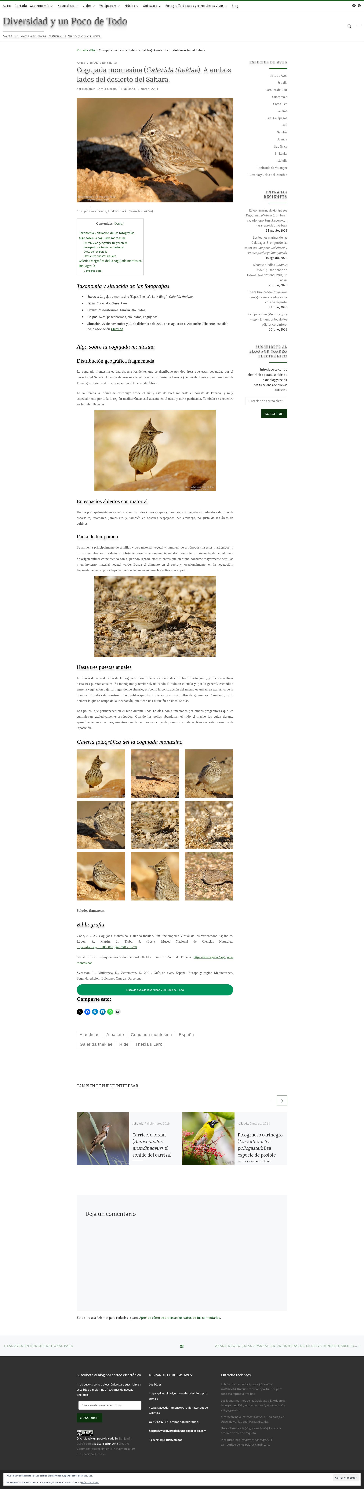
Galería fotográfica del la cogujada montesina (110, 261)
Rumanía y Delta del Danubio (267, 175)
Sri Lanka (281, 153)
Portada (82, 50)
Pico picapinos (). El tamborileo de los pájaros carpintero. (267, 319)
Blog (93, 50)
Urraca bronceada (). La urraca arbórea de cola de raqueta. (267, 297)
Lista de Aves (278, 76)
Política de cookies (90, 1482)
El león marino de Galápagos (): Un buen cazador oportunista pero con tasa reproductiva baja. (265, 218)
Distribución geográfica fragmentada (105, 243)
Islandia (282, 160)
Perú (284, 125)
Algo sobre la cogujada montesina (102, 238)
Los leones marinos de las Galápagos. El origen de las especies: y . (265, 245)
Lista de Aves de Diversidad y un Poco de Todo (155, 990)
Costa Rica (280, 104)
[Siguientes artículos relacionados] (282, 1101)
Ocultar (119, 223)
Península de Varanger (272, 168)
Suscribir (274, 414)
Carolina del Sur (276, 90)
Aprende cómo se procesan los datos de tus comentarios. (180, 1317)
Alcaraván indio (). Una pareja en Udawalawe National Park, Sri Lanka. (267, 272)
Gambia (282, 132)
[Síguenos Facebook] (354, 5)
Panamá (282, 111)
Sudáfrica (280, 146)
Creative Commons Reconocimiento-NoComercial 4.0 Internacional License (106, 1449)
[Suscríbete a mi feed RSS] (359, 5)
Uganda (282, 139)
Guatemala (279, 97)
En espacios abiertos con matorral (104, 247)
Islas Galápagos (277, 118)
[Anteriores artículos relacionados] (271, 1101)
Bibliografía (87, 266)
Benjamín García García (99, 88)
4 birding (117, 329)
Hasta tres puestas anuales (100, 256)
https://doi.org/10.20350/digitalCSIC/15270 (107, 947)
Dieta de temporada (95, 251)
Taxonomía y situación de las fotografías (106, 233)
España (282, 83)
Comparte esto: (93, 271)
